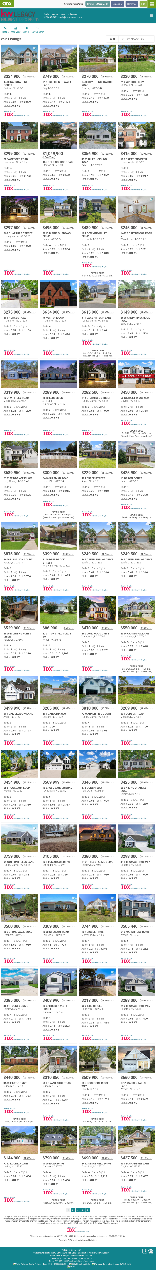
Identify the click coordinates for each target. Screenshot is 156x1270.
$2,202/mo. (68, 1077)
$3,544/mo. (29, 708)
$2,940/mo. (146, 154)
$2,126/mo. (68, 473)
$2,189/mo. (68, 926)
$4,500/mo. (68, 312)
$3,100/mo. (146, 1158)
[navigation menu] (151, 4)
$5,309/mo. (68, 76)
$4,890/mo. (29, 473)
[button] (15, 30)
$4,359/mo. (107, 312)
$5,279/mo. (107, 926)
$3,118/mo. (29, 1077)
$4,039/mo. (68, 782)
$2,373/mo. (29, 76)
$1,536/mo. (107, 1000)
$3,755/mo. (29, 628)
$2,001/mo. (107, 392)
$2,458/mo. (107, 782)
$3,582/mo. (146, 926)
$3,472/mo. (107, 228)
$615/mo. (69, 628)
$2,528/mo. (107, 154)
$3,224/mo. (29, 782)
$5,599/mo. (68, 1158)
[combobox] (135, 39)
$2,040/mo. (146, 1000)
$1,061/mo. (146, 312)
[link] (6, 30)
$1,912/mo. (146, 708)
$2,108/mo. (29, 228)
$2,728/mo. (29, 1000)
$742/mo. (69, 856)
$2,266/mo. (29, 392)
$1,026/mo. (29, 1158)
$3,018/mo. (146, 473)
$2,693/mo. (107, 856)
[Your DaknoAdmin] (7, 3)
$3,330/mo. (107, 628)
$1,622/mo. (107, 473)
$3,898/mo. (146, 628)
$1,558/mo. (146, 76)
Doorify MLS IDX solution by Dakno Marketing (78, 1240)
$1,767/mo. (107, 554)
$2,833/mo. (68, 554)
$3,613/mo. (107, 1077)
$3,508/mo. (68, 228)
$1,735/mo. (146, 228)
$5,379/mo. (29, 856)
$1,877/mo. (68, 708)
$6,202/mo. (29, 554)
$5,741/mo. (107, 708)
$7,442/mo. (48, 157)
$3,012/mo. (146, 782)
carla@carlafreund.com (84, 1261)
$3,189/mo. (146, 392)
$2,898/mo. (68, 1000)
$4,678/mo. (146, 1077)
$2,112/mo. (146, 856)
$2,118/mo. (29, 154)
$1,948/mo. (29, 312)
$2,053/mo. (68, 392)
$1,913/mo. (107, 76)
